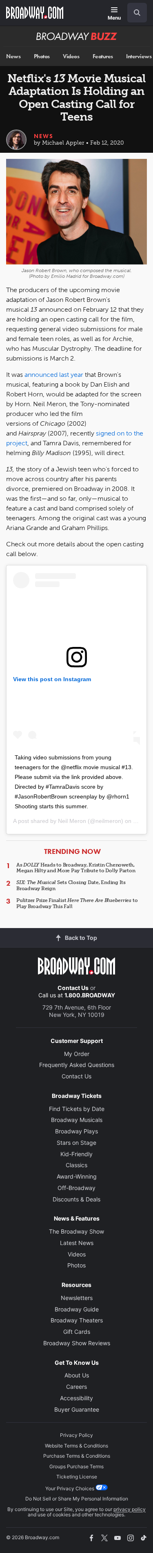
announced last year (53, 374)
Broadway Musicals (76, 1119)
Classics (76, 1164)
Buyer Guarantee (76, 1409)
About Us (76, 1375)
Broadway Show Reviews (76, 1343)
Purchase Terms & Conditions (76, 1456)
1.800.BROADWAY (89, 995)
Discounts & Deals (76, 1199)
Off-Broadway (76, 1187)
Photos (42, 56)
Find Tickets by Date (76, 1108)
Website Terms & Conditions (76, 1446)
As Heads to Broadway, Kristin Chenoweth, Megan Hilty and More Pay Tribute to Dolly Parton (75, 867)
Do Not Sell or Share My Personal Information (76, 1499)
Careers (76, 1386)
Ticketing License (76, 1477)
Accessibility (76, 1398)
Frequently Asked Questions (76, 1064)
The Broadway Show (76, 1231)
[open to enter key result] (137, 12)
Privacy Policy (76, 1435)
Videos (71, 56)
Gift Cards (76, 1331)
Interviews (138, 56)
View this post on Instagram (52, 679)
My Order (76, 1053)
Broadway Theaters (77, 1320)
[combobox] (134, 12)
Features (103, 56)
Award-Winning (77, 1176)
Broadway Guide (77, 1309)
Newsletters (77, 1297)
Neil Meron (72, 821)
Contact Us (73, 987)
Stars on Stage (76, 1142)
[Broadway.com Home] (34, 13)
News (13, 56)
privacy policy (129, 1509)
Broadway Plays (76, 1131)
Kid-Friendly (76, 1153)
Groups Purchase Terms (76, 1466)
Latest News (76, 1242)
